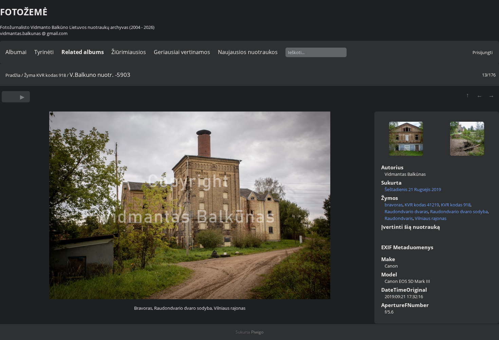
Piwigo (257, 332)
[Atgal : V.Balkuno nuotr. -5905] (479, 95)
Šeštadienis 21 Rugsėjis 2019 (413, 189)
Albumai (15, 52)
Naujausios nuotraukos (248, 52)
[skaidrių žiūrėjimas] (22, 97)
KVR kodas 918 (51, 75)
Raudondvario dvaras (406, 211)
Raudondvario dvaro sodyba (459, 211)
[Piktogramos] (468, 95)
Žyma (29, 75)
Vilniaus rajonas (430, 218)
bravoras (394, 205)
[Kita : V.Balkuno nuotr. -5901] (491, 95)
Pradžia (12, 75)
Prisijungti (483, 52)
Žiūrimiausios (128, 52)
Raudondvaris (399, 218)
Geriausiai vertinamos (182, 52)
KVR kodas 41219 (422, 205)
